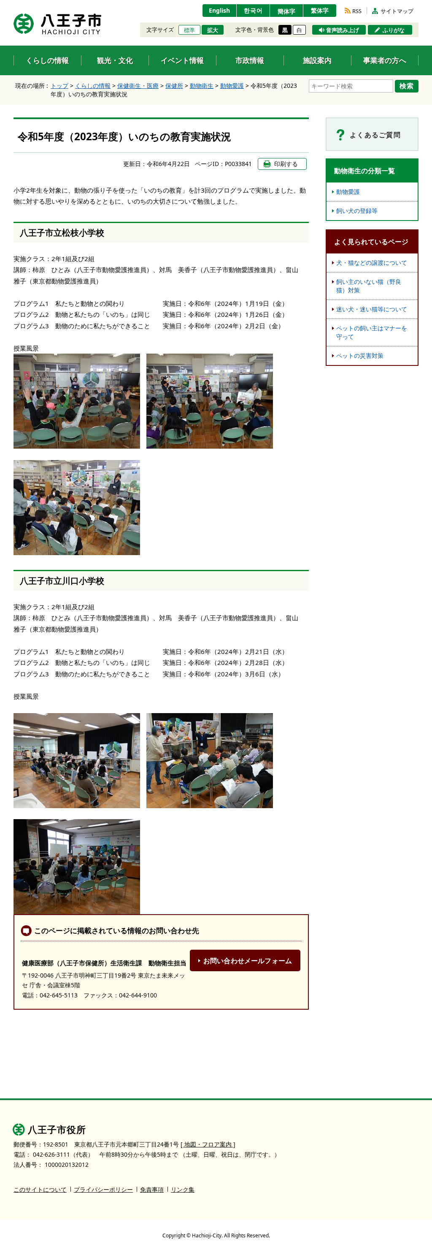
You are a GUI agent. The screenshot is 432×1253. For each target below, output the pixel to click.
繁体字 (320, 10)
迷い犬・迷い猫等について (371, 309)
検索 (407, 86)
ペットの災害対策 (359, 355)
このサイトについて (40, 1189)
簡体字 (286, 11)
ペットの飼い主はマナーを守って (371, 332)
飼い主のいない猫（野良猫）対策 (368, 286)
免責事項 (152, 1189)
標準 (189, 30)
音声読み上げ (342, 30)
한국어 (253, 10)
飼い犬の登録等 (357, 211)
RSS (357, 11)
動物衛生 (201, 86)
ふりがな (394, 30)
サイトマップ (397, 11)
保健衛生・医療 (138, 86)
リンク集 (182, 1189)
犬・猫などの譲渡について (371, 263)
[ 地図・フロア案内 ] (208, 1144)
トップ (59, 86)
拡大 (212, 30)
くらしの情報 (93, 86)
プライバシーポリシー (103, 1189)
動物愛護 (232, 86)
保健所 (174, 86)
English (219, 10)
